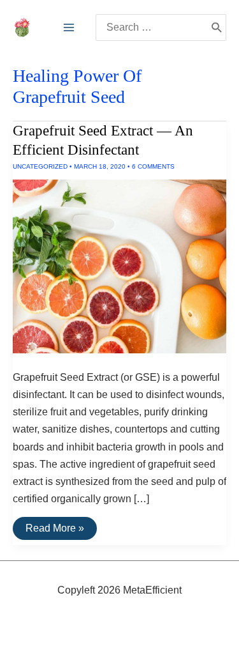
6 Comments (153, 166)
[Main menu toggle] (69, 27)
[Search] (216, 27)
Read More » (54, 531)
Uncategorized (40, 166)
